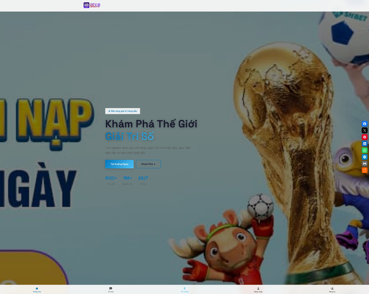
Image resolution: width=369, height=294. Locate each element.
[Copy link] (365, 170)
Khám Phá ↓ (148, 164)
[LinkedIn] (365, 144)
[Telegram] (365, 157)
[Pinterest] (365, 137)
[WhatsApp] (365, 150)
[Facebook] (365, 124)
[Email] (365, 163)
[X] (365, 130)
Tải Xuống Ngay (119, 164)
